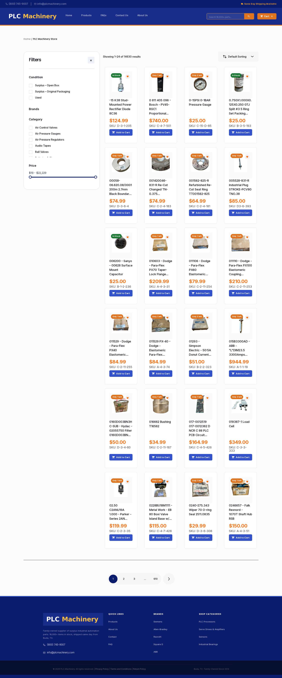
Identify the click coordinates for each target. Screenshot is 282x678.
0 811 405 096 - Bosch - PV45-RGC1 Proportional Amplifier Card (160, 107)
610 (155, 578)
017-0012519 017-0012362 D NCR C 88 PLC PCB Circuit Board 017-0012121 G (199, 428)
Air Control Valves (46, 127)
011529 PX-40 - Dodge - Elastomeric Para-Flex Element (159, 348)
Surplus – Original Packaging (52, 91)
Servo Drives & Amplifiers (212, 629)
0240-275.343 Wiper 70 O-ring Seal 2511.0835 (200, 510)
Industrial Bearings (208, 644)
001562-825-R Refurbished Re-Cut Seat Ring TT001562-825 (200, 187)
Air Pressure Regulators (49, 139)
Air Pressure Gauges (47, 133)
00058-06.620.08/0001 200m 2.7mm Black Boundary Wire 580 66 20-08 (120, 187)
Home (27, 39)
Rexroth (157, 636)
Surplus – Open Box (47, 85)
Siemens (158, 621)
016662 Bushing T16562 (160, 424)
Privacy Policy (102, 669)
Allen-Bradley (160, 629)
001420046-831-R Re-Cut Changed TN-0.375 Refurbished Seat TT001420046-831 (159, 187)
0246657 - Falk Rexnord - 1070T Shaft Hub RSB (240, 512)
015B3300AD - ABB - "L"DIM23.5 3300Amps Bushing (239, 348)
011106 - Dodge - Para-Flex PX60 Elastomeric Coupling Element (199, 267)
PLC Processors (207, 621)
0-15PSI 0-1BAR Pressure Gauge (200, 102)
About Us (113, 629)
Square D (158, 644)
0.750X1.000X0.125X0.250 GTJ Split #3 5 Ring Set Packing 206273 (240, 107)
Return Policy (139, 669)
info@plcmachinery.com (51, 3)
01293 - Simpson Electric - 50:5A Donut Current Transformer (200, 348)
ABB (156, 651)
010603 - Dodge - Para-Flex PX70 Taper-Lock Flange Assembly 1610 (160, 267)
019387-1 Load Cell (239, 424)
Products (113, 621)
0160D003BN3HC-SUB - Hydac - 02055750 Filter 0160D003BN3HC (120, 428)
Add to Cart (123, 132)
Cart (268, 16)
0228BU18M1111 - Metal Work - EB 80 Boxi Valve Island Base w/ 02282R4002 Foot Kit (160, 512)
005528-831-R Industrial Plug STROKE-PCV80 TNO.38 (240, 187)
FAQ (110, 644)
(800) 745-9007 (18, 3)
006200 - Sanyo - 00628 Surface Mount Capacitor (121, 267)
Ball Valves (41, 151)
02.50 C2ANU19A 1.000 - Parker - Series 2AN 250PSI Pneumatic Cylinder (120, 512)
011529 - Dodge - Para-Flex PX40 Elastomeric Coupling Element (120, 348)
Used (38, 97)
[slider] (30, 177)
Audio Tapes (43, 145)
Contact (112, 636)
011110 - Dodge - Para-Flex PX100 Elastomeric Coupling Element (240, 267)
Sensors (203, 636)
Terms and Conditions (121, 669)
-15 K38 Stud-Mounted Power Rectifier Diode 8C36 (120, 106)
